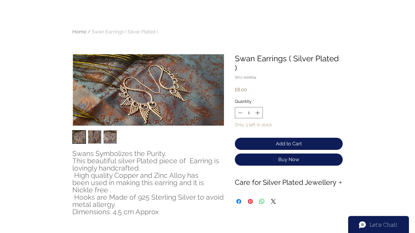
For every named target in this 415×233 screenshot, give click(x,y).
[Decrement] (239, 112)
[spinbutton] (248, 112)
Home (79, 32)
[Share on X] (273, 201)
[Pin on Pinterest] (250, 201)
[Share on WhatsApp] (262, 201)
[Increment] (258, 112)
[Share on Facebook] (238, 201)
